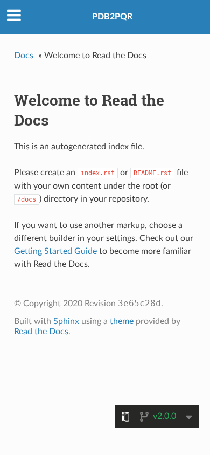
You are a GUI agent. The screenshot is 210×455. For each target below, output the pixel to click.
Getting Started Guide (55, 251)
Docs (23, 55)
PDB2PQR (112, 16)
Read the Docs (41, 331)
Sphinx (66, 321)
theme (122, 321)
